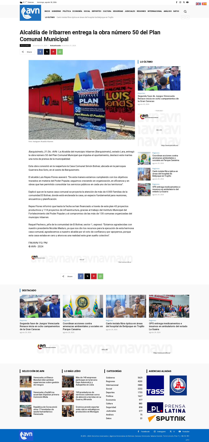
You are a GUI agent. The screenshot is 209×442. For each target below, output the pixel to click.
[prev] (183, 17)
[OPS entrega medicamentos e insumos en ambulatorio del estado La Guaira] (144, 189)
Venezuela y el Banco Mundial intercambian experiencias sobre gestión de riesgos (46, 381)
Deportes (141, 93)
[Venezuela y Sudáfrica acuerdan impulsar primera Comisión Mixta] (26, 396)
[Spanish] (205, 3)
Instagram (161, 431)
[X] (184, 2)
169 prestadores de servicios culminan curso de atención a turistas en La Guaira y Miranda (88, 396)
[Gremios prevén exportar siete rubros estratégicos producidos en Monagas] (68, 411)
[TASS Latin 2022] (155, 385)
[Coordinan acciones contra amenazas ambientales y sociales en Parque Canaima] (144, 158)
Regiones (25, 45)
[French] (201, 3)
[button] (185, 11)
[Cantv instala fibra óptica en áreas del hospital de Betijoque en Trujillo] (144, 174)
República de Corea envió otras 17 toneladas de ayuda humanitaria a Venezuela (45, 410)
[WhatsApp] (60, 52)
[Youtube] (187, 2)
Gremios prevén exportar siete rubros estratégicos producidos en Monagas (88, 409)
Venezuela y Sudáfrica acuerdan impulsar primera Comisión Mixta (46, 394)
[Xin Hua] (178, 385)
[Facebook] (176, 2)
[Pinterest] (53, 52)
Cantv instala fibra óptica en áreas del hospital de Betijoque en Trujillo (165, 173)
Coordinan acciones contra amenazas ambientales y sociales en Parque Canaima (165, 158)
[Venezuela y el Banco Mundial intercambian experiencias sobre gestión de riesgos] (26, 381)
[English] (197, 3)
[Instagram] (180, 2)
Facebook (145, 431)
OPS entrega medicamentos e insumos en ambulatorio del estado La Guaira (88, 17)
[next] (187, 17)
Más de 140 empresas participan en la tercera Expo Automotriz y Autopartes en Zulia (86, 381)
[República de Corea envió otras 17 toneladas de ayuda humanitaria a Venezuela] (26, 411)
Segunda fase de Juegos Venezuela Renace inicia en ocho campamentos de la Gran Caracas (158, 98)
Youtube (185, 431)
